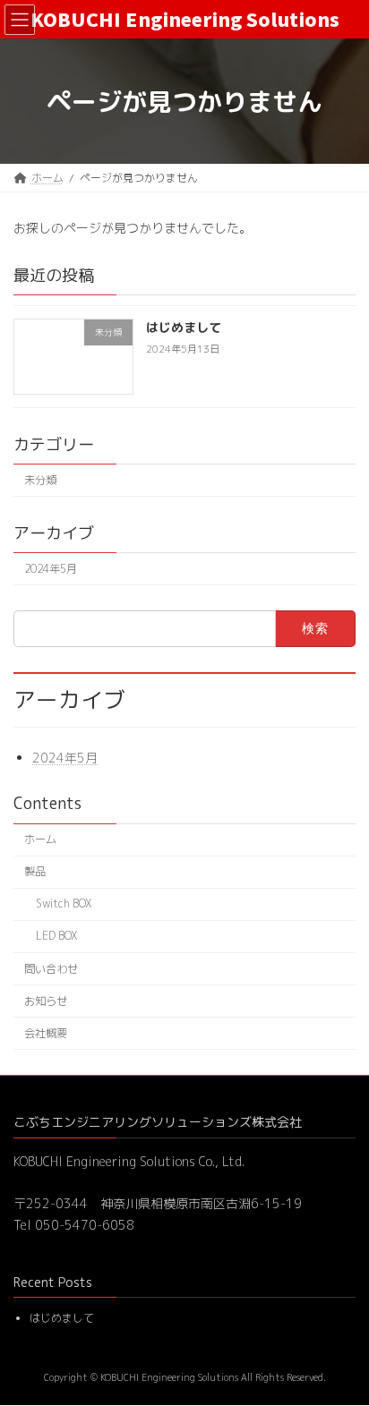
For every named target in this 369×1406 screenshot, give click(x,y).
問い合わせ (51, 968)
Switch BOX (63, 903)
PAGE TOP (341, 1347)
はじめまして (183, 328)
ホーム (40, 839)
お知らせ (45, 1001)
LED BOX (56, 935)
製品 (35, 871)
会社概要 (45, 1033)
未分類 (40, 480)
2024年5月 (50, 568)
